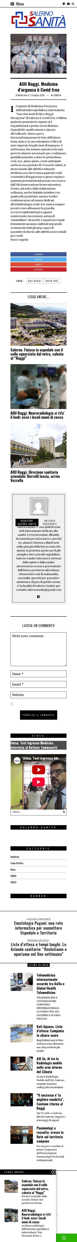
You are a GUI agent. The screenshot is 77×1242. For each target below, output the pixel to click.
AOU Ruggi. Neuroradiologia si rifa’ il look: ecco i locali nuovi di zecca (37, 415)
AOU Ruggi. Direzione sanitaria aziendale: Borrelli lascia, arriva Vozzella (35, 476)
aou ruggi (34, 280)
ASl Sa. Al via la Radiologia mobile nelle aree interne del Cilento (49, 1065)
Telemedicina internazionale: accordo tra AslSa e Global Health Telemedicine (50, 984)
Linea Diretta (16, 863)
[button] (63, 811)
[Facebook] (64, 3)
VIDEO (13, 882)
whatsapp (64, 1238)
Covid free (51, 280)
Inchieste (14, 857)
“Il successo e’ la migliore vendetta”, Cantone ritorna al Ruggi (50, 1102)
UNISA (57, 95)
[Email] (68, 3)
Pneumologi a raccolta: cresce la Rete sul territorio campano (50, 1134)
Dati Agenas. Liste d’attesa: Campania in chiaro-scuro (50, 1031)
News (13, 869)
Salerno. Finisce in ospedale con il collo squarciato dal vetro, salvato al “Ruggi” (37, 354)
